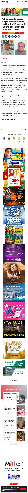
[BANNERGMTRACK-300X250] (14, 328)
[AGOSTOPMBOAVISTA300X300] (14, 348)
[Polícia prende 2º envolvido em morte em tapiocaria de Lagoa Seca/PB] (21, 423)
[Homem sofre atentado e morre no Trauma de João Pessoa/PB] (21, 436)
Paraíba (17, 32)
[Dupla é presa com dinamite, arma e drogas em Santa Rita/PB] (21, 410)
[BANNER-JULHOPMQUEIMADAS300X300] (14, 273)
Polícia (21, 32)
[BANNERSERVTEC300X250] (14, 196)
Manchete (5, 32)
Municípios (11, 32)
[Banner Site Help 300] (14, 293)
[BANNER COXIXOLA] (14, 215)
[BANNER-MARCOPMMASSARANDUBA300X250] (14, 156)
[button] (23, 489)
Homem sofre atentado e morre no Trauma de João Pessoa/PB (10, 434)
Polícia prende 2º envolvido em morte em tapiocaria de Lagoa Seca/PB (9, 421)
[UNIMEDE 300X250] (14, 368)
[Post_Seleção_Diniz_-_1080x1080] (14, 176)
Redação (5, 58)
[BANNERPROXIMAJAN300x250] (14, 310)
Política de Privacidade (8, 489)
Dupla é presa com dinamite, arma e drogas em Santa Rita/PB (9, 408)
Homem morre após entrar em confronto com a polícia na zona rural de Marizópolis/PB (10, 395)
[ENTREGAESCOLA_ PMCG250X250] (14, 235)
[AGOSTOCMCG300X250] (14, 253)
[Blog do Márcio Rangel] (4, 1)
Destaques (20, 401)
